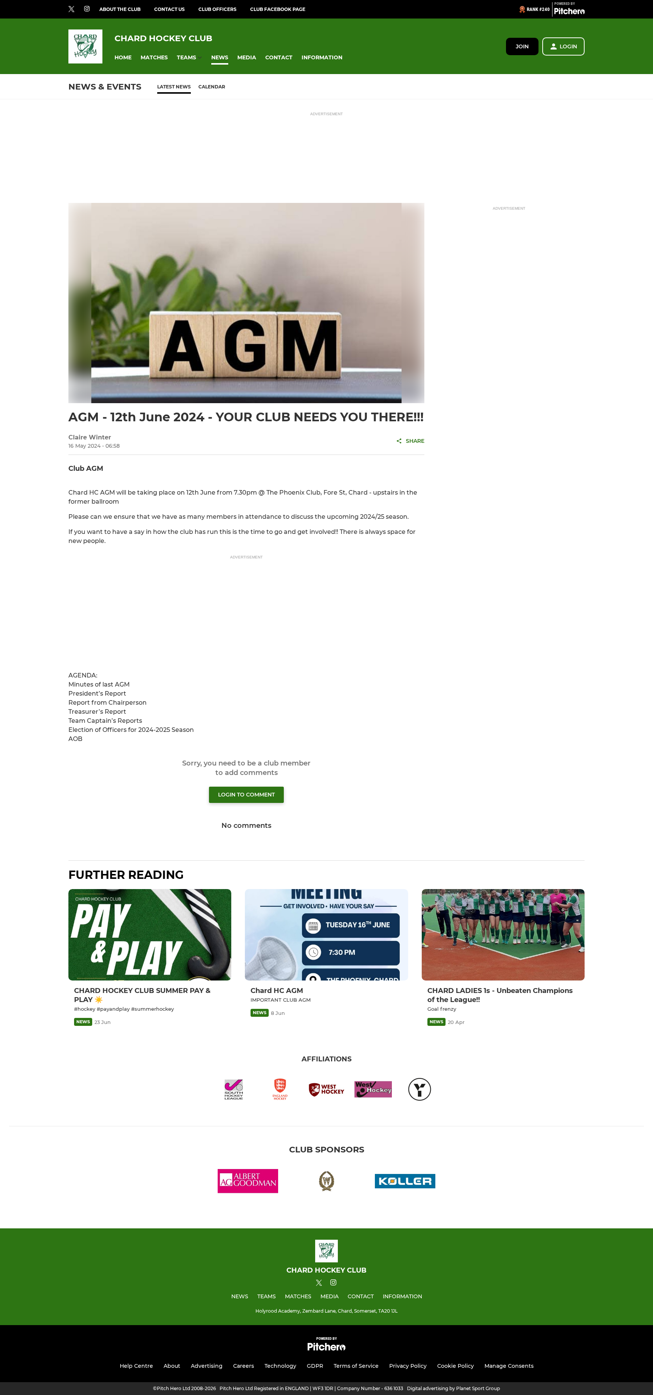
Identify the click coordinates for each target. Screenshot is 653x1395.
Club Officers (217, 9)
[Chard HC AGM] (326, 935)
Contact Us (169, 9)
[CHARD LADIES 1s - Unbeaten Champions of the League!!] (503, 935)
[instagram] (87, 9)
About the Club (120, 9)
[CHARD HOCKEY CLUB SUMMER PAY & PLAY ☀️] (149, 935)
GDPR (315, 1366)
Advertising (207, 1366)
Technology (280, 1366)
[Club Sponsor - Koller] (405, 1182)
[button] (123, 57)
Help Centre (136, 1366)
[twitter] (71, 9)
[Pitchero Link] (569, 12)
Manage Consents (509, 1366)
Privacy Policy (408, 1366)
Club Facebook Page (277, 9)
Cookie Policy (455, 1366)
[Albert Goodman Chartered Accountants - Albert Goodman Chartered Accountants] (248, 1182)
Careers (243, 1366)
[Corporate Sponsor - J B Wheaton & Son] (326, 1182)
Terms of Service (356, 1366)
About (172, 1366)
